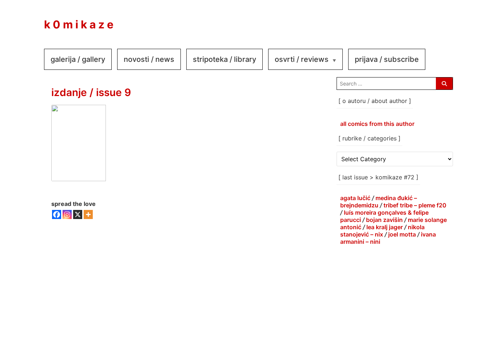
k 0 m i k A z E (79, 24)
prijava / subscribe (387, 59)
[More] (88, 214)
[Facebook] (56, 214)
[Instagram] (67, 214)
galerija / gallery (78, 59)
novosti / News (149, 59)
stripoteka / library (224, 59)
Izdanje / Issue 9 (91, 92)
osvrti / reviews (302, 59)
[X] (77, 214)
